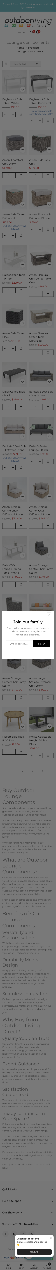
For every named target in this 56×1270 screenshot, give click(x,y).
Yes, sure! (34, 1252)
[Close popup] (51, 1238)
